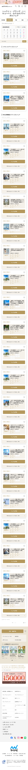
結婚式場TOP (14, 665)
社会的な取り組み (22, 753)
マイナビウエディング (6, 665)
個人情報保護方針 (8, 755)
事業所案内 (15, 753)
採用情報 (21, 755)
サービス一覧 (9, 753)
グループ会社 (15, 755)
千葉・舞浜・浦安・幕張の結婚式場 (11, 667)
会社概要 (4, 753)
